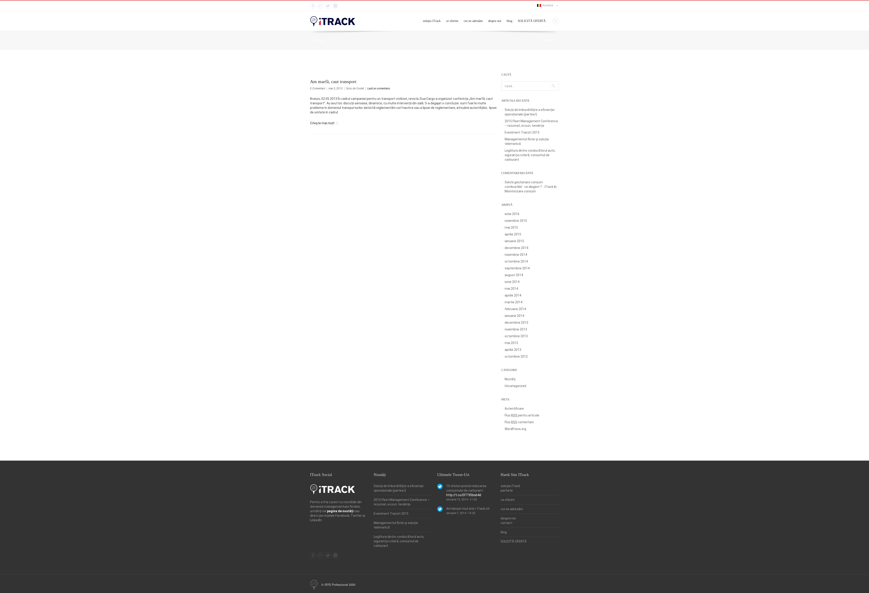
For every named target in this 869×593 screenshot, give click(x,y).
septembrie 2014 (517, 268)
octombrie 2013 (516, 336)
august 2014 (514, 275)
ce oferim (452, 21)
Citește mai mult (322, 123)
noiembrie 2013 (516, 329)
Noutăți (510, 379)
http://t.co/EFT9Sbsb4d (463, 495)
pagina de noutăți (340, 511)
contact (506, 523)
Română (547, 5)
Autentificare (514, 408)
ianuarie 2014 (514, 316)
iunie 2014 (512, 282)
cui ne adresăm (473, 21)
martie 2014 (513, 302)
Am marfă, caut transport (333, 81)
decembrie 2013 (516, 322)
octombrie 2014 (516, 261)
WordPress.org (515, 429)
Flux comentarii (519, 422)
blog (509, 21)
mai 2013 (550, 40)
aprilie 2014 (513, 295)
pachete (507, 490)
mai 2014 (511, 288)
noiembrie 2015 (516, 220)
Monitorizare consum (520, 191)
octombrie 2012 (516, 356)
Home (535, 40)
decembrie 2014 (516, 248)
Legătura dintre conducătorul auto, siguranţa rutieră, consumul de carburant (530, 155)
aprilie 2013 (513, 349)
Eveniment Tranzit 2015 (522, 132)
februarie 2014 (515, 309)
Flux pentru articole (522, 415)
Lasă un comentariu (378, 88)
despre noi (494, 21)
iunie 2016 (512, 214)
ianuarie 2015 (514, 241)
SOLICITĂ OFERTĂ (532, 21)
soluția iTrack (432, 21)
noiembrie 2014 (516, 254)
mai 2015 (511, 227)
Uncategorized (515, 386)
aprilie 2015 (513, 234)
